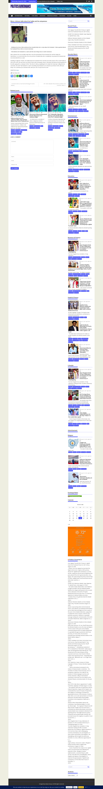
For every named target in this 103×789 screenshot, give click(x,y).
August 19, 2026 (84, 215)
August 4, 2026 (84, 409)
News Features (51, 127)
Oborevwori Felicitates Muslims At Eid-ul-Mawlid (79, 42)
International (19, 15)
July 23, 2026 (83, 321)
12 (80, 513)
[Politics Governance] (12, 15)
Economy (80, 109)
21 (87, 516)
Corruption (75, 338)
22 (90, 516)
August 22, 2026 (84, 58)
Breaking (13, 130)
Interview (42, 15)
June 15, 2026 (51, 112)
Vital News (35, 15)
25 (76, 518)
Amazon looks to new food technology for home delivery (23, 84)
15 (90, 513)
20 (83, 516)
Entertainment (14, 79)
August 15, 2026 (84, 278)
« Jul (69, 524)
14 (87, 513)
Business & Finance (76, 257)
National (27, 15)
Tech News (62, 15)
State (21, 131)
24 (73, 518)
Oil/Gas (69, 15)
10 (73, 513)
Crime (74, 15)
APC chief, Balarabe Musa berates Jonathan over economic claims (55, 84)
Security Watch (83, 72)
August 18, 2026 (84, 76)
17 (73, 516)
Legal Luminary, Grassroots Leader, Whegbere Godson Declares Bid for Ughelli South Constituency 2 (79, 744)
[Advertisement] (38, 52)
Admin (21, 24)
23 (69, 518)
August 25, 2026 (84, 180)
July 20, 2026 (83, 344)
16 (69, 516)
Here (17, 70)
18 (76, 516)
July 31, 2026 (83, 301)
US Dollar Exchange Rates (75, 496)
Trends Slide (13, 133)
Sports (83, 231)
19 (80, 516)
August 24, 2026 (84, 198)
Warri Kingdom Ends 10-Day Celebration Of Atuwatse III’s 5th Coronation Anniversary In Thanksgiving (78, 722)
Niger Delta (71, 275)
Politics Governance (75, 559)
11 (76, 513)
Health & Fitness (76, 317)
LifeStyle (13, 131)
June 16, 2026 (14, 116)
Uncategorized (71, 196)
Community (18, 130)
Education (75, 194)
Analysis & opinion (52, 15)
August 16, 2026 (84, 96)
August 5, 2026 (84, 390)
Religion (78, 452)
